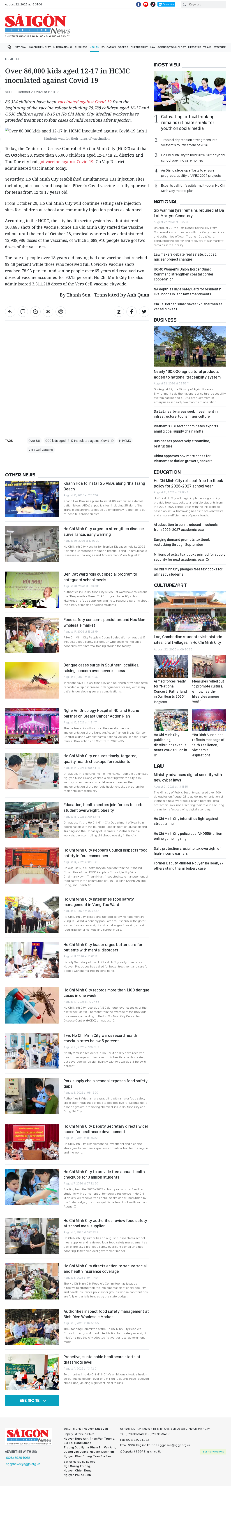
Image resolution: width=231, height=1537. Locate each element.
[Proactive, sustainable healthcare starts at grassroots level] (32, 1372)
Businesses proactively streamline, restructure (182, 443)
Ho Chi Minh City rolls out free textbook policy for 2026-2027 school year (188, 483)
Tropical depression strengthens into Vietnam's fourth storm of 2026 (189, 142)
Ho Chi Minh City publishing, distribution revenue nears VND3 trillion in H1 (170, 745)
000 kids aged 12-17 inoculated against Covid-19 (79, 441)
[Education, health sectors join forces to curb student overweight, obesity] (32, 820)
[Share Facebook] (131, 311)
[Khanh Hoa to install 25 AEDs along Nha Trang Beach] (32, 499)
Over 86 (34, 441)
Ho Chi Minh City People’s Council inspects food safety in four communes (106, 853)
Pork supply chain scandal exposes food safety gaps (106, 1083)
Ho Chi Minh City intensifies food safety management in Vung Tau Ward (99, 902)
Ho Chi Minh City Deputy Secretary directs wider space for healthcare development (106, 1129)
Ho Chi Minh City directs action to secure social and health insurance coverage (105, 1269)
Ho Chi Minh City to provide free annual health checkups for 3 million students (104, 1174)
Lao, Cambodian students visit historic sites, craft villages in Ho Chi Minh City (188, 639)
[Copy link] (48, 311)
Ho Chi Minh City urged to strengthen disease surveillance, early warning (104, 531)
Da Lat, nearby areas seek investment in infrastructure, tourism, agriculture (186, 414)
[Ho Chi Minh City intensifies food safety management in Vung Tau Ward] (32, 915)
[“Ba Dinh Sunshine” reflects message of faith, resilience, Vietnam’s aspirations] (209, 720)
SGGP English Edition (37, 25)
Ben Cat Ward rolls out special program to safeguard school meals (100, 577)
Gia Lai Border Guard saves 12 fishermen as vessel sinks (188, 306)
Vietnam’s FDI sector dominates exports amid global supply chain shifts (186, 428)
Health (94, 47)
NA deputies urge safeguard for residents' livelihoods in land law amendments (187, 291)
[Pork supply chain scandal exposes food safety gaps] (32, 1096)
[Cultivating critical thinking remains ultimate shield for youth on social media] (190, 91)
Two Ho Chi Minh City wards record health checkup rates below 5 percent (100, 1038)
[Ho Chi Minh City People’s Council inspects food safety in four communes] (32, 865)
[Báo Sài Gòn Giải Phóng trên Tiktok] (153, 4)
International (62, 47)
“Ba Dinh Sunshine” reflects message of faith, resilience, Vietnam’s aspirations (208, 745)
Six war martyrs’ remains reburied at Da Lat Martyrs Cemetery (189, 213)
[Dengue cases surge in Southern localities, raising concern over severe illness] (32, 680)
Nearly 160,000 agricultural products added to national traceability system (187, 374)
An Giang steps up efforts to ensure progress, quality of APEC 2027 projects (191, 173)
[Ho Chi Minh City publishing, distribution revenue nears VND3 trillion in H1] (171, 720)
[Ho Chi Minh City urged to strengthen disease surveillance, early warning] (32, 544)
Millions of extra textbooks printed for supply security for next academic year (189, 557)
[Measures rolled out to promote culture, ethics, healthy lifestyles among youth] (209, 666)
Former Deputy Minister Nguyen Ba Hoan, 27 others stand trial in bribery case (189, 865)
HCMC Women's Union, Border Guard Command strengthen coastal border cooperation (183, 274)
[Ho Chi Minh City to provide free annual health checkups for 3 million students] (32, 1187)
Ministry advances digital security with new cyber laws (188, 777)
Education (109, 47)
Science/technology (171, 47)
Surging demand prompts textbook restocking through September (182, 542)
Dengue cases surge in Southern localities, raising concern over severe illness (101, 668)
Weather (220, 47)
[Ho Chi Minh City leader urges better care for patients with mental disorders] (32, 960)
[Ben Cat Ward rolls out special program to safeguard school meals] (32, 590)
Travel (207, 47)
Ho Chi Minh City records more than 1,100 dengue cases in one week (106, 993)
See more (29, 1400)
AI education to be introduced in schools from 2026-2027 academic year (186, 527)
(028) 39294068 (18, 1458)
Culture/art (139, 47)
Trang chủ (9, 47)
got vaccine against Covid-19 (66, 161)
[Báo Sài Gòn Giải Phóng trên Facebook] (138, 4)
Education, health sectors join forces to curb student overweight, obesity (103, 807)
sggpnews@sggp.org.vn (23, 1464)
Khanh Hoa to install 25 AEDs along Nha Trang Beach (104, 486)
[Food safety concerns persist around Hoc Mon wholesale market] (32, 635)
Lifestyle (194, 47)
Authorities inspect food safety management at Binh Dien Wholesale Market (106, 1314)
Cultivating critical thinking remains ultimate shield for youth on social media (188, 122)
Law (152, 47)
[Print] (60, 311)
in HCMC (125, 441)
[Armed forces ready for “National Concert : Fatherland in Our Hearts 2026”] (171, 666)
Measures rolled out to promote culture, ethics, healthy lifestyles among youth (208, 691)
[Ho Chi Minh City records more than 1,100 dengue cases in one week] (32, 1005)
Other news (20, 474)
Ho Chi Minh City (40, 47)
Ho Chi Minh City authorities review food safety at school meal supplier (105, 1223)
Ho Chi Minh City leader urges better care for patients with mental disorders (103, 947)
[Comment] (23, 311)
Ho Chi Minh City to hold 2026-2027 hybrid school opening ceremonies (193, 157)
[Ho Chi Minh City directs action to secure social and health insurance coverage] (32, 1281)
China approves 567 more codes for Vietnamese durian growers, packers (183, 458)
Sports (123, 47)
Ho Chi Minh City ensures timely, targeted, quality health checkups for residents (100, 758)
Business (81, 47)
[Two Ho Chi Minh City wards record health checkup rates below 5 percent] (32, 1051)
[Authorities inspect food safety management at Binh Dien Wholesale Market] (32, 1327)
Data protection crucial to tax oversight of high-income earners (187, 851)
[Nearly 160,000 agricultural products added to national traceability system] (190, 346)
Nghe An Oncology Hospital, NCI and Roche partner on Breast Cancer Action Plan (101, 713)
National (21, 47)
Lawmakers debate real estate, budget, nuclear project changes (185, 256)
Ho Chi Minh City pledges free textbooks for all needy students (188, 571)
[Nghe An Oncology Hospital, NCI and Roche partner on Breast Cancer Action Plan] (32, 726)
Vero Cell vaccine (40, 450)
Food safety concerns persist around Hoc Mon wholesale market (104, 622)
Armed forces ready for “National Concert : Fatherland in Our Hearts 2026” (170, 691)
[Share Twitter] (144, 311)
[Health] (10, 311)
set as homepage (213, 1451)
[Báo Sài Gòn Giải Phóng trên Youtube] (145, 4)
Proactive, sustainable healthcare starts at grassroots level (102, 1359)
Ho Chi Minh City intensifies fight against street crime (186, 821)
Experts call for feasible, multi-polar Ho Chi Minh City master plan (193, 188)
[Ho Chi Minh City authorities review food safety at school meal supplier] (32, 1236)
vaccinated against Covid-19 (84, 101)
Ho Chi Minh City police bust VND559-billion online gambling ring (188, 836)
